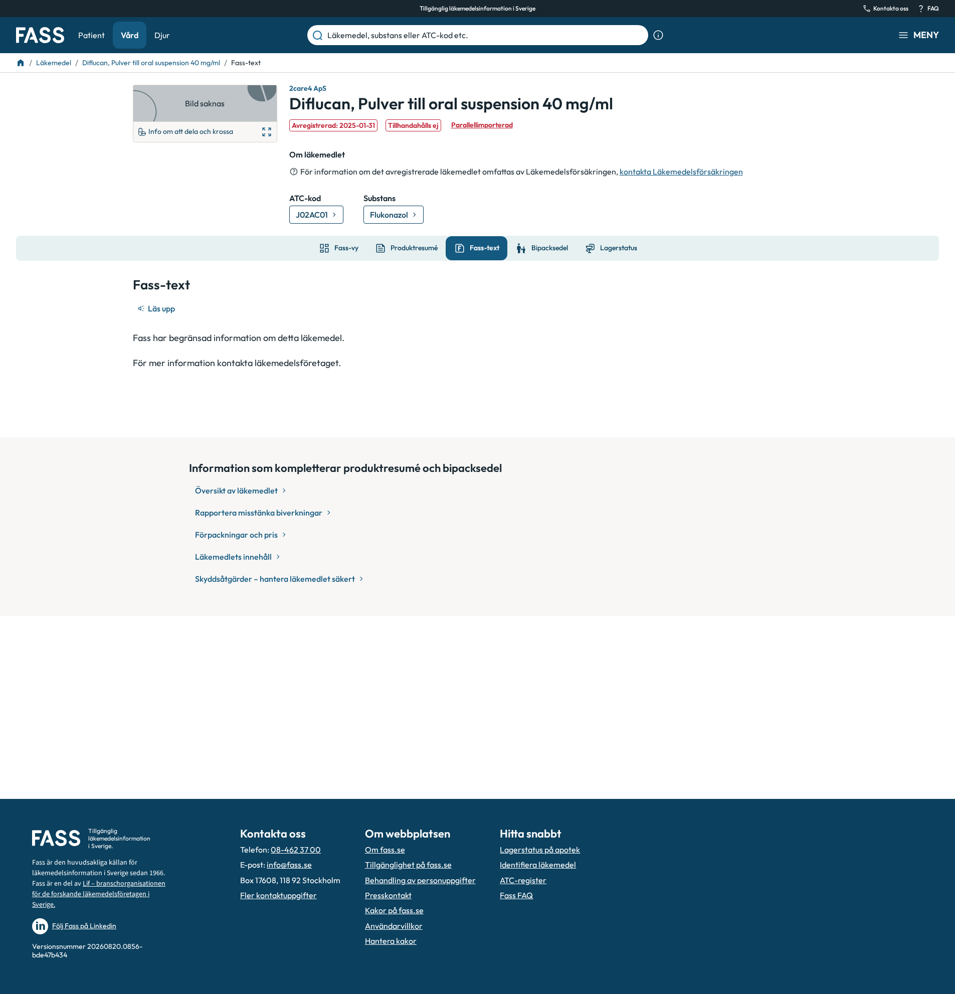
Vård (129, 35)
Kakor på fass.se (394, 910)
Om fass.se (385, 850)
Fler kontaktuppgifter (278, 895)
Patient (91, 35)
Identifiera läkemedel (538, 865)
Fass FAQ (516, 895)
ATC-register (523, 880)
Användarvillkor (394, 926)
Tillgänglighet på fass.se (408, 865)
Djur (162, 35)
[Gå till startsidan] (40, 35)
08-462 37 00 (296, 850)
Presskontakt (388, 895)
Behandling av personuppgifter (420, 880)
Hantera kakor (391, 941)
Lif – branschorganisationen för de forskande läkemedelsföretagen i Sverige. (98, 894)
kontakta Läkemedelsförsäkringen (681, 172)
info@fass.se (289, 865)
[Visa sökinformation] (658, 35)
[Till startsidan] (20, 62)
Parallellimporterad (482, 124)
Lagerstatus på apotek (540, 850)
